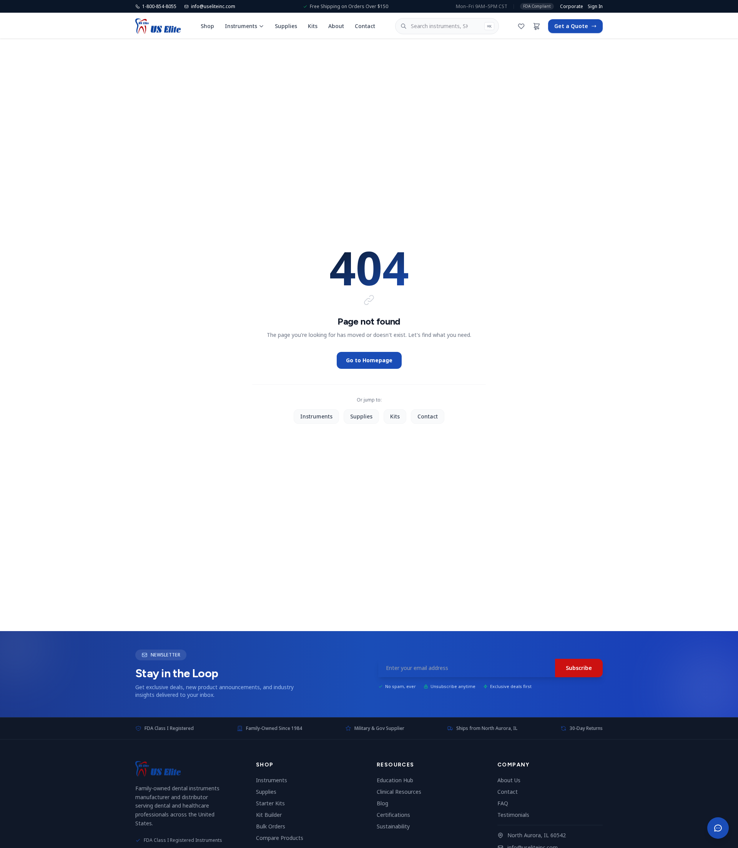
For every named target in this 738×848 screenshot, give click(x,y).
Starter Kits (273, 803)
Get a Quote (571, 26)
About (336, 26)
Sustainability (396, 826)
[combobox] (447, 26)
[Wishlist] (521, 26)
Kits (312, 26)
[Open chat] (718, 828)
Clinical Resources (402, 791)
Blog (385, 803)
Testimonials (516, 814)
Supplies (286, 26)
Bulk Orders (273, 826)
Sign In (595, 6)
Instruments (241, 26)
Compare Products (282, 837)
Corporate (571, 6)
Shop (207, 26)
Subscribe (579, 667)
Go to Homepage (369, 360)
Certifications (396, 814)
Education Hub (398, 780)
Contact (365, 26)
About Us (512, 780)
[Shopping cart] (537, 26)
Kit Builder (272, 814)
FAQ (505, 803)
